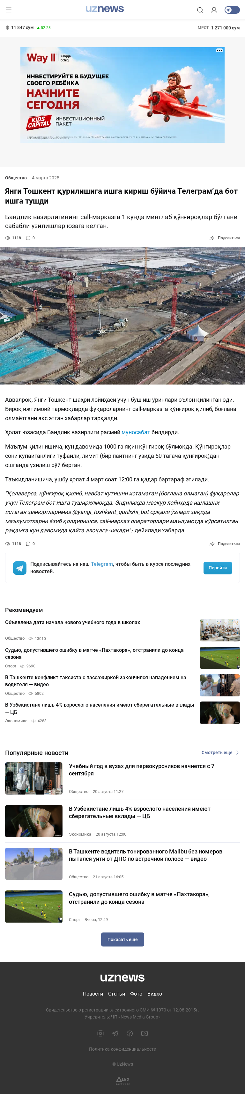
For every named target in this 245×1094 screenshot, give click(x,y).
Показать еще (123, 939)
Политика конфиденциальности (122, 1049)
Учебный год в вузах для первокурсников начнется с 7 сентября (141, 770)
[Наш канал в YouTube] (144, 1033)
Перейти (218, 567)
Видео (154, 994)
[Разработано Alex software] (123, 1080)
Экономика (80, 834)
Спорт (74, 919)
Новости (93, 994)
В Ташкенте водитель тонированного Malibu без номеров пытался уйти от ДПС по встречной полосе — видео (145, 855)
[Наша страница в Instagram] (100, 1033)
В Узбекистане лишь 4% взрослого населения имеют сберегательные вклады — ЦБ (140, 812)
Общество (16, 177)
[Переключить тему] (232, 10)
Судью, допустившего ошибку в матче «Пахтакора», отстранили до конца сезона (139, 898)
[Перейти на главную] (105, 9)
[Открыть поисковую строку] (200, 10)
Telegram (102, 564)
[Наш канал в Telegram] (115, 1033)
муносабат (136, 432)
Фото (136, 994)
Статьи (116, 994)
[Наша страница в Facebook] (130, 1033)
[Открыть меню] (8, 9)
